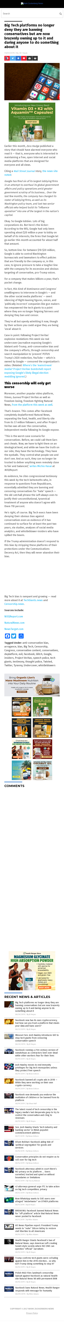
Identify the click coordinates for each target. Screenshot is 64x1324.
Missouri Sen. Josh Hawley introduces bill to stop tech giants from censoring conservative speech (37, 1038)
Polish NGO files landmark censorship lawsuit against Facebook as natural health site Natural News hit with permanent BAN (36, 1276)
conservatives (50, 650)
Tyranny (18, 665)
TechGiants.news (33, 600)
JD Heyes (23, 53)
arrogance (10, 646)
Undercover (30, 665)
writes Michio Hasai (41, 466)
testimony (18, 661)
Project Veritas (23, 657)
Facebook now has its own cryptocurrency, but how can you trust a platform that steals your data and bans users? (37, 1023)
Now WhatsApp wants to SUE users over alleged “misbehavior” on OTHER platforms (36, 1200)
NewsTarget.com (13, 629)
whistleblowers (46, 665)
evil (21, 654)
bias (20, 646)
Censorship (41, 646)
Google (47, 654)
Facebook (29, 654)
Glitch (39, 654)
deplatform (10, 654)
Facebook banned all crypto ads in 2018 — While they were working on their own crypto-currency (36, 1082)
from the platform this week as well (32, 404)
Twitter (8, 665)
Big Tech (28, 646)
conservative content (28, 650)
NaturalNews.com (14, 622)
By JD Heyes (31, 1014)
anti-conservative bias (35, 642)
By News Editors (33, 1074)
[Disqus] (32, 829)
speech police (41, 657)
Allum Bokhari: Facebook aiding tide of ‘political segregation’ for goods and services (34, 1145)
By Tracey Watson (33, 1181)
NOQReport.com (13, 616)
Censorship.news (14, 603)
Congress (9, 650)
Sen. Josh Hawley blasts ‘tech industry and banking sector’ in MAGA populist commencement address (36, 1130)
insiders (9, 657)
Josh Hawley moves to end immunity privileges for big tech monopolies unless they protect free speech (36, 1068)
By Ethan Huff (32, 1104)
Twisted (47, 661)
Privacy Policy (32, 1313)
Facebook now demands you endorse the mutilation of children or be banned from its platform (37, 1097)
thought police (33, 661)
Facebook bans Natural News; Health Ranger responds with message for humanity (37, 1289)
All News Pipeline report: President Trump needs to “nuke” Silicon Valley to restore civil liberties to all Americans (36, 1228)
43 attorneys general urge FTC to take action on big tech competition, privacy (37, 1188)
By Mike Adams (32, 1220)
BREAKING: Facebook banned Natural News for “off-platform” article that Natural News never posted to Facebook (37, 1213)
